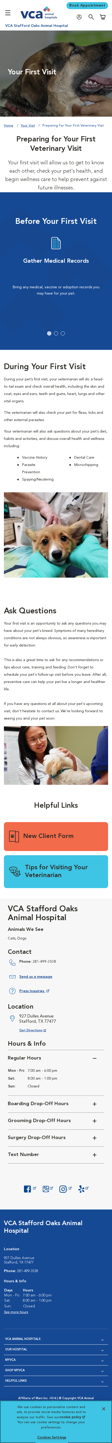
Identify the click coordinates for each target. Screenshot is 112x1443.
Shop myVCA (15, 1370)
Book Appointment (87, 5)
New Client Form (48, 836)
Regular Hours (24, 1058)
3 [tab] (63, 333)
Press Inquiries (34, 992)
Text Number (23, 1154)
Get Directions (36, 1030)
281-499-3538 (44, 961)
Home (8, 125)
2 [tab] (56, 333)
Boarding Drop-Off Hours (38, 1103)
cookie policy (72, 1417)
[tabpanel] (56, 276)
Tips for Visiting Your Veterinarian (56, 872)
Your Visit (28, 125)
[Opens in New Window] (30, 1188)
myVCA (10, 1360)
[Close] (103, 1409)
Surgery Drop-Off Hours (37, 1137)
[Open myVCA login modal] (80, 17)
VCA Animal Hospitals (23, 1339)
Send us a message (35, 977)
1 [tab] (49, 333)
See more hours (16, 1312)
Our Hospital (16, 1349)
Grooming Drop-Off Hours (39, 1120)
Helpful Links (16, 1381)
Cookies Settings (51, 1437)
